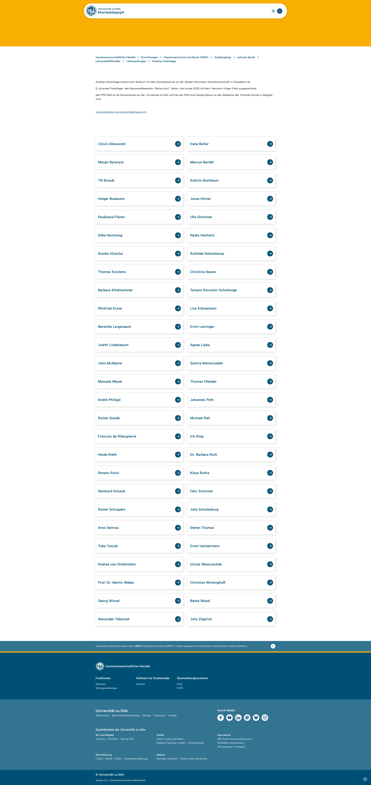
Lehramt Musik (246, 57)
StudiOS (140, 684)
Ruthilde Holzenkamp (207, 253)
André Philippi (109, 400)
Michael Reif (200, 418)
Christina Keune (203, 272)
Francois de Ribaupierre (117, 436)
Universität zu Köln (109, 9)
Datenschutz (102, 715)
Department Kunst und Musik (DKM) (186, 57)
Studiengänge (223, 57)
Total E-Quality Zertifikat (169, 739)
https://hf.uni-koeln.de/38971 (158, 646)
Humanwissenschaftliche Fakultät (116, 57)
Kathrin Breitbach (204, 180)
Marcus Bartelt (202, 162)
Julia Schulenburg (204, 509)
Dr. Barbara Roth (203, 454)
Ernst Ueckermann (204, 546)
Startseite (101, 684)
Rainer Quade (109, 418)
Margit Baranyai (111, 162)
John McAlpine (110, 363)
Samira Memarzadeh (206, 363)
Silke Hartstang (110, 235)
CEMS (99, 758)
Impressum (160, 715)
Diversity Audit (196, 742)
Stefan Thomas (202, 528)
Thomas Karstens (112, 272)
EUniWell (113, 739)
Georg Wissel (109, 601)
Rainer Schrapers (111, 509)
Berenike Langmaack (114, 326)
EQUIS (108, 758)
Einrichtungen (150, 57)
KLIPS (180, 688)
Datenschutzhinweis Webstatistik (128, 780)
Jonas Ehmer (200, 199)
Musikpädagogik (111, 12)
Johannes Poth (202, 400)
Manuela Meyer (110, 381)
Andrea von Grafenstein (117, 564)
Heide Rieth (107, 454)
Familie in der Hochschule (193, 758)
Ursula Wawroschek (206, 564)
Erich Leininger (202, 326)
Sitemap (146, 715)
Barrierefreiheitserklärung (125, 715)
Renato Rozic (108, 473)
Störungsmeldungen (106, 688)
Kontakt (173, 715)
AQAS (118, 758)
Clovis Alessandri (112, 144)
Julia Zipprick (201, 619)
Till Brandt (106, 180)
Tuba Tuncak (108, 546)
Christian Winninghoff (207, 582)
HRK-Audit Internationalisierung (234, 739)
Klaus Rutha (199, 473)
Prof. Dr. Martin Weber (116, 582)
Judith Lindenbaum (113, 345)
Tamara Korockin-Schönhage (213, 290)
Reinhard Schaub (111, 491)
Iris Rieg (196, 436)
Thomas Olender (203, 381)
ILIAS (179, 684)
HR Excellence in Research (231, 746)
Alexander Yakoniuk (114, 619)
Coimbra (100, 739)
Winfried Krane (110, 308)
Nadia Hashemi (202, 235)
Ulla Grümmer (201, 217)
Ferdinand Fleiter (111, 217)
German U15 (127, 739)
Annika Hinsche (110, 253)
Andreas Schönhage (164, 61)
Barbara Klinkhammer (115, 290)
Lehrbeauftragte (136, 61)
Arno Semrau (108, 528)
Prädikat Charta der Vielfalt (171, 742)
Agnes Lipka (200, 345)
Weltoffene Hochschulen (230, 742)
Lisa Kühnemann (203, 308)
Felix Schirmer (201, 491)
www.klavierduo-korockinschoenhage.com (121, 112)
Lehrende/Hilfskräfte (108, 61)
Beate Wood (200, 601)
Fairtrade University (167, 758)
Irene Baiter (199, 144)
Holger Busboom (111, 199)
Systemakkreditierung (136, 758)
